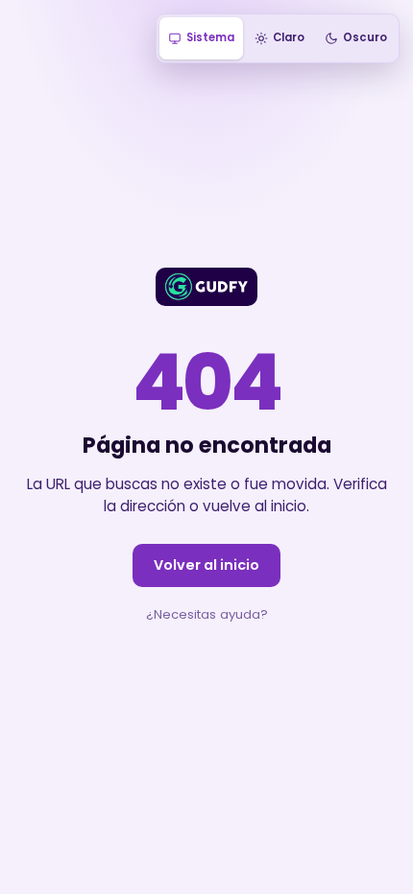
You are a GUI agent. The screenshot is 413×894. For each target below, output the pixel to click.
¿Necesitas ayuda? (207, 614)
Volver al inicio (206, 565)
